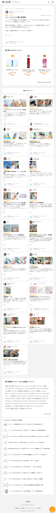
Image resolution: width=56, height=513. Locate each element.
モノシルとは (31, 504)
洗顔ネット (24, 398)
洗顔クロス (18, 398)
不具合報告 (38, 508)
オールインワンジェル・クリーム (22, 385)
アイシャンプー (32, 390)
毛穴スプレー (46, 388)
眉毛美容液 (20, 390)
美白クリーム (45, 398)
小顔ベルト (16, 408)
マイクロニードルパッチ (10, 398)
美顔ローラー (23, 406)
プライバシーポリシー (30, 508)
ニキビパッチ (31, 395)
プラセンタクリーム (17, 400)
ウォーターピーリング (38, 406)
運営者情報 (17, 508)
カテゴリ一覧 (24, 504)
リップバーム (44, 390)
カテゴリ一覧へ (47, 413)
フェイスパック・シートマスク (41, 395)
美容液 (12, 385)
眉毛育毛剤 (25, 390)
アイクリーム (14, 390)
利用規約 (23, 508)
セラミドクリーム (9, 400)
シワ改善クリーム (9, 406)
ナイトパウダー (33, 385)
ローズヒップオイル (41, 400)
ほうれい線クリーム (43, 403)
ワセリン (37, 403)
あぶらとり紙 (46, 393)
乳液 (10, 385)
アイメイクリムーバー (10, 388)
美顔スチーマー (29, 406)
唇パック (7, 393)
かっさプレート (28, 408)
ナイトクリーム (30, 403)
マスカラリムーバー (19, 388)
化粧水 (6, 385)
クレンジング (40, 385)
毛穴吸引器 (22, 408)
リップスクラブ (20, 393)
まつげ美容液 (8, 390)
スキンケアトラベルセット (21, 395)
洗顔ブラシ (29, 398)
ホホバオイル (25, 400)
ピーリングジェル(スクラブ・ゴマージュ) (33, 388)
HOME (28, 502)
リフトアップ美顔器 (9, 408)
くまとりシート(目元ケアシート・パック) (33, 393)
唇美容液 (38, 390)
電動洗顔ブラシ (38, 398)
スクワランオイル (33, 400)
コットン (7, 395)
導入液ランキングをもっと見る (44, 82)
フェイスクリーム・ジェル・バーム (19, 403)
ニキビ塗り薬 (16, 406)
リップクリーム (13, 393)
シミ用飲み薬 (12, 395)
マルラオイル (8, 403)
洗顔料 (45, 385)
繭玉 (34, 398)
